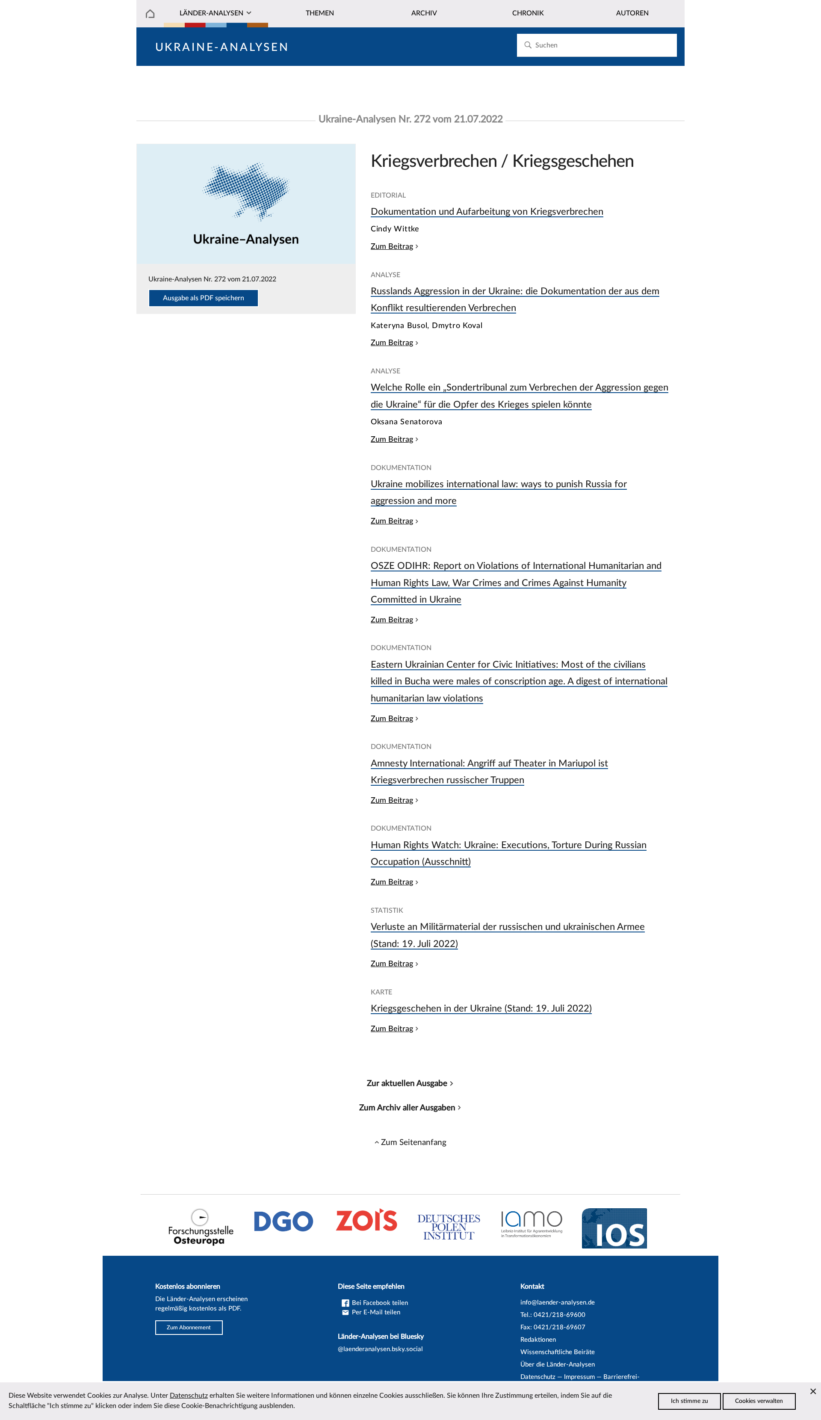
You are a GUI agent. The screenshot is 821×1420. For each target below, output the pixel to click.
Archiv (424, 13)
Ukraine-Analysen (222, 47)
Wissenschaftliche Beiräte (557, 1352)
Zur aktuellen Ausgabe (407, 1083)
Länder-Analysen (211, 13)
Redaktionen (538, 1340)
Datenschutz (537, 1377)
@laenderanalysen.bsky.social (380, 1349)
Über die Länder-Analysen (557, 1364)
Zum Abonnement (189, 1327)
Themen (320, 13)
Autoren (632, 13)
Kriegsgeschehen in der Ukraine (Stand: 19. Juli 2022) (481, 1008)
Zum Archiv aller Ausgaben (407, 1107)
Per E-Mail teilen (375, 1312)
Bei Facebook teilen (379, 1303)
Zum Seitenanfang (413, 1142)
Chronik (528, 13)
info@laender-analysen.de (557, 1302)
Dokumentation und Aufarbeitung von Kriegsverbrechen (487, 211)
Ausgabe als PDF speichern (203, 298)
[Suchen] (528, 45)
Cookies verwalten (759, 1401)
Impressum (579, 1377)
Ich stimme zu (689, 1401)
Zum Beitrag (392, 246)
